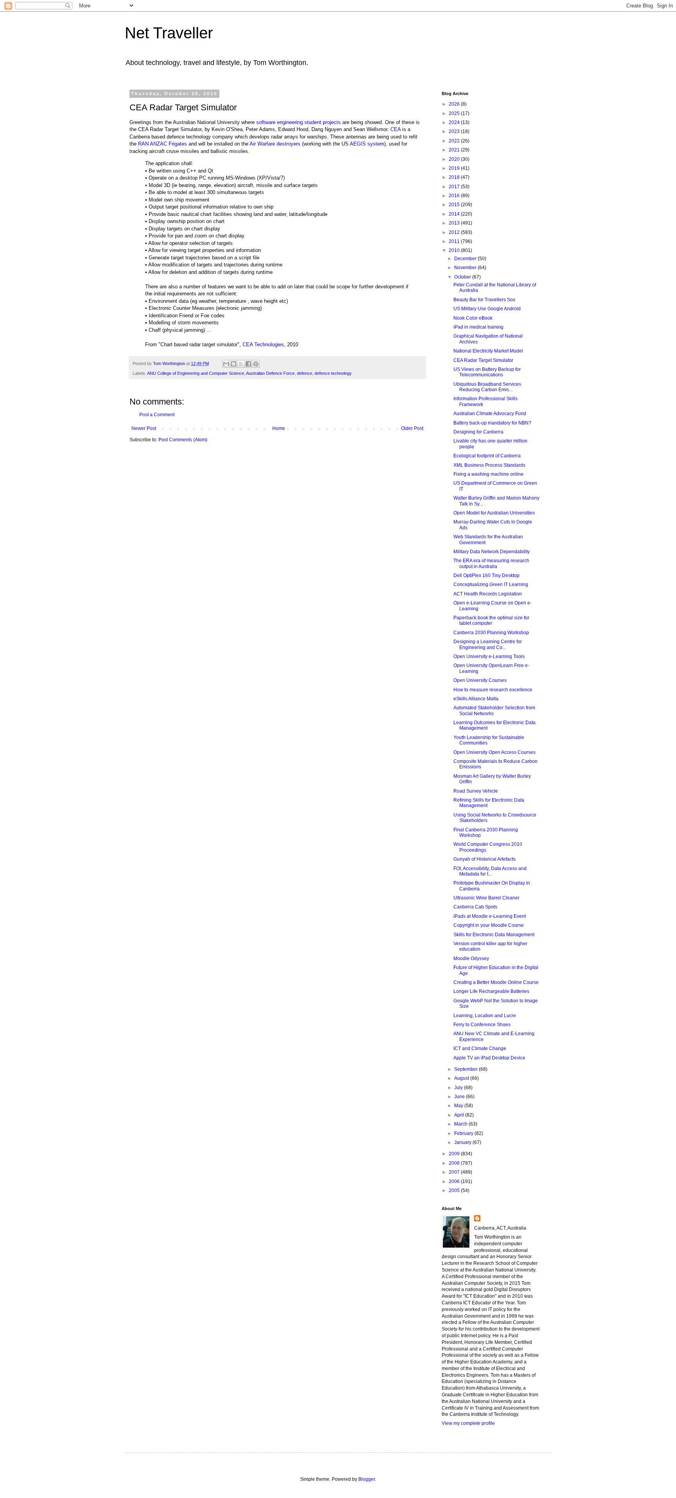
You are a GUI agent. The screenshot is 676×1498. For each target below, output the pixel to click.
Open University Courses (480, 680)
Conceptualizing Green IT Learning (490, 584)
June (460, 1096)
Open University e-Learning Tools (489, 656)
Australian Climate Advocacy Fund (489, 413)
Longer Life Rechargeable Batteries (491, 991)
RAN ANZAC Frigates (162, 144)
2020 (455, 159)
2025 (455, 113)
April (459, 1115)
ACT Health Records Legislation (487, 594)
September (466, 1069)
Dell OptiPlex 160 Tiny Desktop (486, 575)
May (459, 1105)
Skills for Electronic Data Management (493, 934)
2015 (455, 204)
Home (278, 428)
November (466, 267)
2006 (455, 1181)
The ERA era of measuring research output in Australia (491, 563)
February (464, 1133)
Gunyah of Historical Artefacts (484, 859)
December (466, 258)
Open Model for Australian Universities (494, 513)
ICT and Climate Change (479, 1048)
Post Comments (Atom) (182, 439)
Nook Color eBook (473, 318)
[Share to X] (241, 364)
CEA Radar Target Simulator (483, 360)
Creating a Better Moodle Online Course (496, 982)
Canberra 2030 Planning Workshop (491, 632)
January (463, 1142)
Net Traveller (169, 32)
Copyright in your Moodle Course (488, 925)
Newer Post (143, 428)
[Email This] (226, 364)
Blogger (366, 1479)
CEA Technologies (263, 344)
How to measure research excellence (492, 689)
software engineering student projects (298, 122)
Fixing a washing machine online (488, 474)
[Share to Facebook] (248, 364)
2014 (455, 214)
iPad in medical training (478, 327)
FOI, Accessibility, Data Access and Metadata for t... (490, 871)
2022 (455, 141)
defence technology (333, 373)
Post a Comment (156, 414)
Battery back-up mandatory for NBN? (492, 423)
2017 (455, 186)
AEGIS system (367, 144)
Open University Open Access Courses (494, 752)
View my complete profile (468, 1423)
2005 (455, 1190)
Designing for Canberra (478, 432)
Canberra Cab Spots (475, 907)
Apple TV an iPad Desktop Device (489, 1058)
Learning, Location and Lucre (484, 1015)
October (463, 277)
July (459, 1087)
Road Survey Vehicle (475, 791)
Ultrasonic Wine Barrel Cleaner (486, 898)
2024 (455, 122)
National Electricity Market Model (488, 351)
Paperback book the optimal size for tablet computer (491, 620)
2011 (455, 241)
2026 (455, 104)
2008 (455, 1163)
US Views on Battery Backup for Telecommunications (487, 372)
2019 (455, 168)
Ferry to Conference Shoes (482, 1024)
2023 (455, 131)
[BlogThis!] (233, 364)
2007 (455, 1172)
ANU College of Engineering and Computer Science (195, 373)
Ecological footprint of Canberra (487, 456)
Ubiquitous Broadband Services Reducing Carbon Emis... (487, 386)
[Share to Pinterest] (256, 364)
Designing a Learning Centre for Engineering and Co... (487, 644)
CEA (395, 129)
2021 (455, 150)
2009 (455, 1153)
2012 (455, 232)
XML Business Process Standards (489, 465)
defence (304, 373)
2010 (455, 250)
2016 (455, 195)
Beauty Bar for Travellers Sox (484, 299)
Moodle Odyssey (471, 958)
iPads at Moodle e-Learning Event (489, 916)
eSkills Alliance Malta (475, 698)
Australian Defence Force (270, 373)
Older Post (412, 428)
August (462, 1078)
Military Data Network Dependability (491, 551)
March (461, 1124)
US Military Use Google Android (487, 308)
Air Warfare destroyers (275, 144)
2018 (455, 177)
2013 (455, 223)
